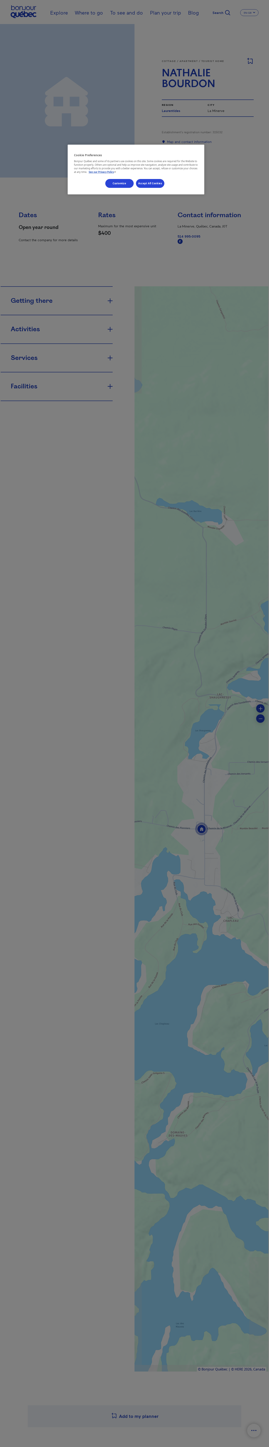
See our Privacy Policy (103, 172)
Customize (119, 183)
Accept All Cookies (150, 183)
